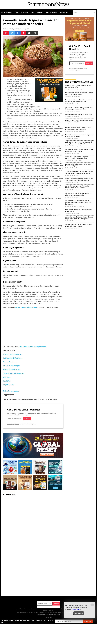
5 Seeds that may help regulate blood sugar (78, 114)
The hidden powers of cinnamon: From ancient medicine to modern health (79, 150)
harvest (17, 12)
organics (40, 12)
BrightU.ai (6, 381)
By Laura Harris (75, 220)
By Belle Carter (75, 116)
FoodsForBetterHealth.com (12, 354)
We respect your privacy (38, 612)
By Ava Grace (75, 197)
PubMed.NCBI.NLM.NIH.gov (12, 358)
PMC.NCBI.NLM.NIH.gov (11, 366)
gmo (32, 12)
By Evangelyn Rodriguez (78, 89)
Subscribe (87, 621)
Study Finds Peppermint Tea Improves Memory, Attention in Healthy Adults (76, 157)
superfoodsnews (51, 12)
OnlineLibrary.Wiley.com (11, 369)
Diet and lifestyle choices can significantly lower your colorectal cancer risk (78, 128)
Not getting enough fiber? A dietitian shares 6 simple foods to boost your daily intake (79, 218)
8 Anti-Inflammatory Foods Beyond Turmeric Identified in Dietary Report (78, 225)
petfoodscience (6, 12)
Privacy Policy (48, 617)
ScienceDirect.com (9, 362)
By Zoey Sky (75, 138)
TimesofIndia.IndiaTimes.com (13, 373)
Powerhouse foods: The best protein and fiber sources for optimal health (79, 93)
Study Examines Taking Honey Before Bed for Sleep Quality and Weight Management (79, 179)
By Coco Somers (76, 124)
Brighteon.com (8, 385)
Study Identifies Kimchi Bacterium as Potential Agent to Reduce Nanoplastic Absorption (79, 172)
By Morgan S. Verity (76, 160)
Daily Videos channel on (32, 347)
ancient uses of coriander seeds (26, 307)
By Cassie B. (75, 103)
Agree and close (78, 613)
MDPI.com (6, 377)
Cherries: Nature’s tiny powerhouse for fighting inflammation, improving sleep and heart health (78, 202)
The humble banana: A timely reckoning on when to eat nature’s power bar (78, 194)
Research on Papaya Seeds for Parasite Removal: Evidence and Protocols (77, 187)
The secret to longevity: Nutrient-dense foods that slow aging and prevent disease (79, 108)
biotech (25, 12)
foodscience (64, 12)
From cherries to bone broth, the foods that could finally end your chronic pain (78, 101)
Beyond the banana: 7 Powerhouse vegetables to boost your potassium (79, 135)
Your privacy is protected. (13, 424)
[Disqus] (33, 521)
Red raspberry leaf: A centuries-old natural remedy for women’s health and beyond (78, 143)
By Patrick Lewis (76, 96)
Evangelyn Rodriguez (21, 29)
